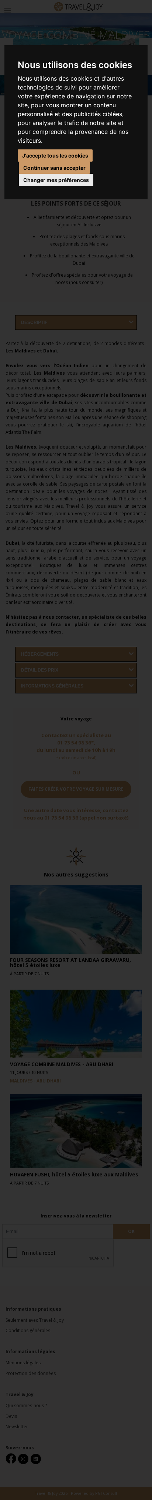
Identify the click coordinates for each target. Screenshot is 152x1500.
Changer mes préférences (56, 180)
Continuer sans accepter (54, 168)
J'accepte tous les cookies (55, 155)
